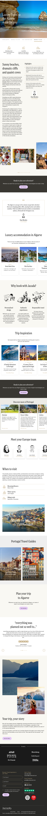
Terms (18, 811)
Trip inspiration (27, 39)
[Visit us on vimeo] (29, 785)
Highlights (5, 39)
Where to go (38, 39)
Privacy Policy (12, 811)
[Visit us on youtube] (27, 785)
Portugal (4, 81)
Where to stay (15, 39)
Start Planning (23, 186)
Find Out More (7, 738)
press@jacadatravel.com (30, 780)
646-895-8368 (27, 773)
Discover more (5, 428)
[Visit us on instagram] (31, 785)
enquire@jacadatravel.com (30, 775)
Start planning (23, 392)
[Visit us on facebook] (25, 785)
